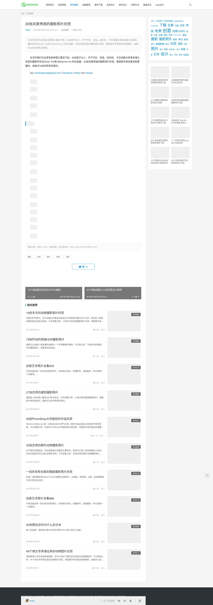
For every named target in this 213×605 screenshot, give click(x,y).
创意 (167, 30)
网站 (166, 49)
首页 (22, 13)
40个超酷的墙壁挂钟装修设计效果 (159, 101)
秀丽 (58, 257)
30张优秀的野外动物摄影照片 (45, 445)
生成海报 (110, 600)
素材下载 (98, 4)
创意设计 (111, 4)
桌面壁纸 (86, 4)
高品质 (186, 54)
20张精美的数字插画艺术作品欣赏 (179, 81)
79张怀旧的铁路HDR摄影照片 (45, 339)
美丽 (183, 49)
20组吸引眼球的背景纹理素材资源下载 (159, 81)
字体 (171, 34)
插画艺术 (147, 4)
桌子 (152, 44)
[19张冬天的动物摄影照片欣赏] (124, 321)
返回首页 (50, 4)
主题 (171, 25)
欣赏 (39, 257)
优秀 (182, 25)
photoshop (179, 21)
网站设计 (172, 49)
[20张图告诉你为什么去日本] (124, 533)
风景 (67, 257)
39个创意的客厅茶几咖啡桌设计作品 (179, 161)
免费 (158, 30)
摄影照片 (165, 38)
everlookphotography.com (47, 72)
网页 (178, 49)
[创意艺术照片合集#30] (124, 374)
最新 (175, 39)
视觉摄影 (74, 4)
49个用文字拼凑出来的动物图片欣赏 (49, 551)
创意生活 (135, 4)
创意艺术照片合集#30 (40, 366)
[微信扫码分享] (119, 600)
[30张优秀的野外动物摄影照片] (124, 453)
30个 (153, 21)
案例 (186, 39)
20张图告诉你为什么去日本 (43, 525)
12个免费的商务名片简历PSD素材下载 (159, 121)
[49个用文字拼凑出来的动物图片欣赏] (124, 559)
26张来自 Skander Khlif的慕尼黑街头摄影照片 (179, 121)
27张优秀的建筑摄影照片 (42, 392)
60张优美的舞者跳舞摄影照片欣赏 (179, 101)
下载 (162, 24)
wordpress (154, 26)
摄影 (29, 257)
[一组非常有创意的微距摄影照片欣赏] (124, 480)
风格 (180, 55)
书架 (177, 25)
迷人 (171, 54)
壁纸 (165, 35)
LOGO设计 (168, 20)
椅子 (167, 44)
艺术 (156, 54)
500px (77, 72)
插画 (184, 34)
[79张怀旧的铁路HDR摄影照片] (124, 347)
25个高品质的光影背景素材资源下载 (159, 141)
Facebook (67, 72)
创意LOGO (178, 31)
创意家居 (62, 4)
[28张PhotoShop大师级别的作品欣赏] (124, 427)
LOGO (159, 20)
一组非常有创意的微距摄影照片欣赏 (49, 472)
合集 (160, 35)
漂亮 (180, 43)
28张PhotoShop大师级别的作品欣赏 (49, 419)
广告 (175, 35)
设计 (164, 54)
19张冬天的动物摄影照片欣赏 (45, 313)
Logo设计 (159, 4)
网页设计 (123, 4)
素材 (161, 49)
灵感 (185, 44)
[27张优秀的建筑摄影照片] (124, 400)
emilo (27, 29)
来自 (180, 39)
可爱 (156, 35)
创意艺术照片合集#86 (40, 498)
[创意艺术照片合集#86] (124, 506)
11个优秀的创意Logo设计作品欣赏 (180, 141)
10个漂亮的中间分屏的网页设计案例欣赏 (159, 161)
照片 (48, 257)
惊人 (179, 35)
